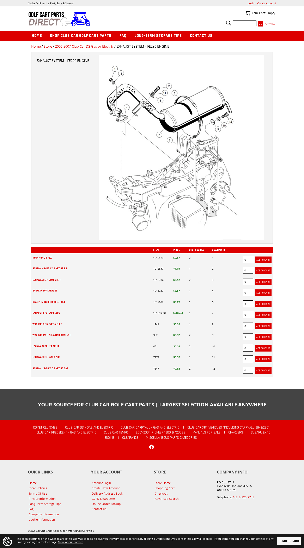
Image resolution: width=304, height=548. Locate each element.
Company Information (44, 514)
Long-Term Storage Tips (158, 35)
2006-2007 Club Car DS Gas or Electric (84, 46)
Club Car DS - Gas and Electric (89, 427)
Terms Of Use (38, 493)
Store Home (163, 483)
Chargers (235, 432)
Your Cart (248, 13)
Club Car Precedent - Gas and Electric (66, 432)
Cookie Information (42, 520)
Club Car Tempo (116, 432)
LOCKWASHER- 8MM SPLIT (46, 280)
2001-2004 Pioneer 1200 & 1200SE (160, 432)
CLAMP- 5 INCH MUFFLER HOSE (48, 302)
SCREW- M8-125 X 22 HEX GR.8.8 (49, 268)
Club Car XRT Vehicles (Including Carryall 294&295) (228, 427)
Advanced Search (167, 499)
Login (251, 3)
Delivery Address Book (107, 493)
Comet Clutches (45, 427)
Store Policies (38, 488)
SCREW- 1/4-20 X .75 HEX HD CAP (50, 368)
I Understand (289, 541)
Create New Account (106, 488)
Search (228, 23)
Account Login (101, 483)
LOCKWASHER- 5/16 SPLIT (46, 357)
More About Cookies (70, 542)
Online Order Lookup (106, 504)
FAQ (123, 35)
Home (36, 46)
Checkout (161, 493)
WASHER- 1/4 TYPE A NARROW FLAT (51, 335)
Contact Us (201, 35)
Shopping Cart (165, 488)
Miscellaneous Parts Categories (171, 437)
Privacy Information (42, 499)
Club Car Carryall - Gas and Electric (150, 427)
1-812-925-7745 (243, 497)
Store (48, 46)
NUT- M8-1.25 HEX (42, 257)
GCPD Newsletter (103, 499)
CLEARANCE (130, 437)
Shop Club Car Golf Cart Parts (80, 35)
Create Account (266, 3)
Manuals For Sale (206, 432)
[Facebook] (151, 447)
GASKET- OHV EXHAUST (44, 290)
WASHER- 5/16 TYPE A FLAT (47, 324)
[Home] (90, 19)
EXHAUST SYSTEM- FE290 (46, 312)
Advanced (270, 23)
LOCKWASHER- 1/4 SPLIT (45, 346)
